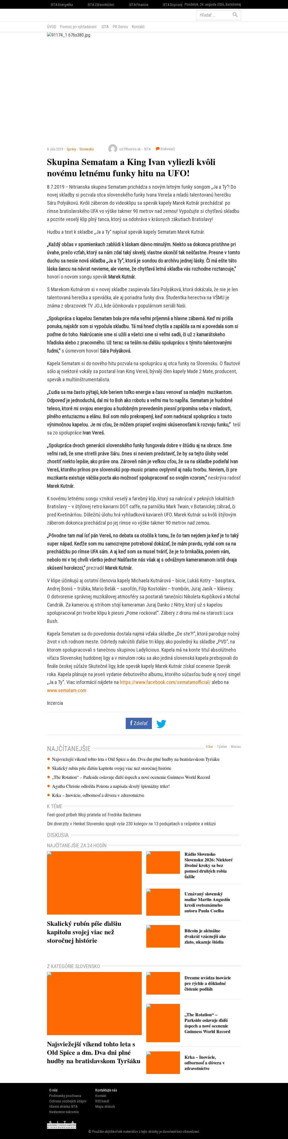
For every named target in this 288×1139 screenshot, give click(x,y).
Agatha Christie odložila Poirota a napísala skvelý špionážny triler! (111, 786)
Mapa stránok (105, 1106)
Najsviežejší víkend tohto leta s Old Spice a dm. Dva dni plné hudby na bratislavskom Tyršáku (135, 759)
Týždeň (222, 747)
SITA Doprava (172, 5)
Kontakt (138, 26)
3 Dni (209, 747)
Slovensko (86, 149)
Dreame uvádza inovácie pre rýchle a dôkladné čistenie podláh (207, 983)
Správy (71, 149)
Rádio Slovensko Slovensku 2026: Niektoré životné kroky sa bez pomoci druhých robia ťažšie (208, 865)
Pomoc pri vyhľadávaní (78, 26)
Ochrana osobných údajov (67, 1101)
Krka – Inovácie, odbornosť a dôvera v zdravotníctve (98, 795)
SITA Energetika (62, 5)
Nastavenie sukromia (64, 1112)
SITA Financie (138, 5)
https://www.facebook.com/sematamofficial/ (165, 682)
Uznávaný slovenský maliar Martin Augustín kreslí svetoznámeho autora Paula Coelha (207, 902)
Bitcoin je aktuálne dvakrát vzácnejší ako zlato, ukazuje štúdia (205, 936)
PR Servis (120, 26)
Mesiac (236, 747)
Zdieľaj (63, 14)
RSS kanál (102, 1101)
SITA (105, 26)
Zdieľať (140, 723)
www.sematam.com (66, 690)
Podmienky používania (65, 1096)
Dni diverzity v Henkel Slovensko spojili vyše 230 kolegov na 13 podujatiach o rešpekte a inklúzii (131, 823)
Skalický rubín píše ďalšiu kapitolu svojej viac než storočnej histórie (111, 768)
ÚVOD (51, 26)
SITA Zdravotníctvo (100, 5)
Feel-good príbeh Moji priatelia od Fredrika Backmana (94, 814)
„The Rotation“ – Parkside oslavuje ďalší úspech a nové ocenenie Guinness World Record (131, 777)
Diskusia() (167, 149)
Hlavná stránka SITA (63, 1106)
